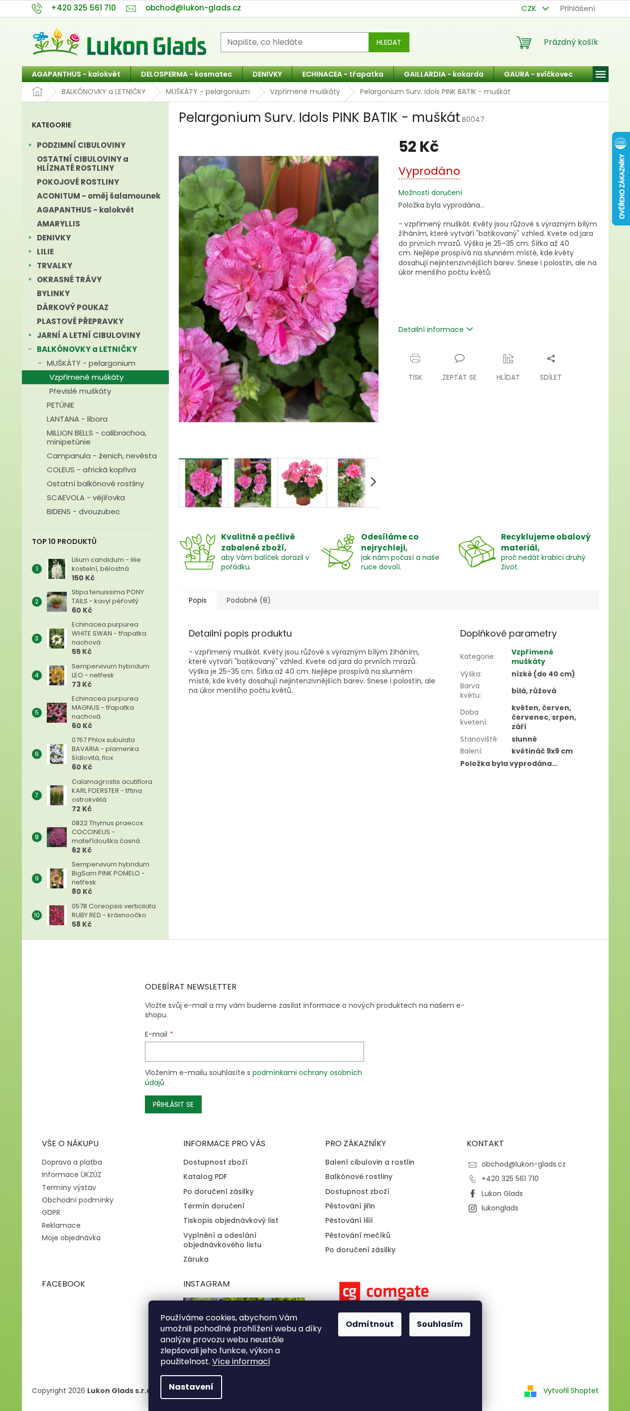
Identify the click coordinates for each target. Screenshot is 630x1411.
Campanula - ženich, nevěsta (102, 455)
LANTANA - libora (77, 419)
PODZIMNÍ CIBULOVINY (81, 145)
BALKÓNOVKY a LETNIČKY (87, 349)
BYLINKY (53, 293)
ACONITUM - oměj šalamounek (98, 196)
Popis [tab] (198, 600)
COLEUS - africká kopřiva (91, 469)
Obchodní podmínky (78, 1200)
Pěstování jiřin (350, 1206)
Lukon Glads (502, 1193)
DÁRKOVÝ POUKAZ (73, 307)
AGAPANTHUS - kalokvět (85, 210)
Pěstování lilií (349, 1220)
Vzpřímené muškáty (86, 377)
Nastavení (191, 1387)
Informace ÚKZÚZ (72, 1175)
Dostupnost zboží (215, 1162)
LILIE (45, 251)
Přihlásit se (173, 1104)
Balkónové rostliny (358, 1177)
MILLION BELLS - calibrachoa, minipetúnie (96, 437)
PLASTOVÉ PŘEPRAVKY (80, 321)
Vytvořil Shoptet (571, 1391)
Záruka (196, 1259)
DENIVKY (54, 237)
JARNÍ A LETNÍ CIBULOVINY (88, 335)
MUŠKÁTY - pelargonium (91, 363)
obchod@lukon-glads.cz (524, 1164)
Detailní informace (431, 329)
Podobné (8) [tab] (249, 600)
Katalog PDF (205, 1177)
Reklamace (61, 1225)
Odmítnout (370, 1324)
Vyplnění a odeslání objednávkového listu (222, 1240)
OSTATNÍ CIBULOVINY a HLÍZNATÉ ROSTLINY (82, 163)
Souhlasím (440, 1324)
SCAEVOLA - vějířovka (86, 497)
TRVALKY (54, 265)
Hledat (389, 42)
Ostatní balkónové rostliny (95, 483)
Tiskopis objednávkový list (230, 1220)
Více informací (241, 1361)
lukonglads (500, 1208)
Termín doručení (214, 1206)
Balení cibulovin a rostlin (369, 1162)
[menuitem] (76, 74)
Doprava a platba (72, 1162)
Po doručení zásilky (218, 1191)
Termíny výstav (69, 1188)
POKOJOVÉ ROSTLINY (78, 182)
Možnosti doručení (430, 193)
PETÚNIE (60, 405)
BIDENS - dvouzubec (83, 511)
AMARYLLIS (58, 223)
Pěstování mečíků (357, 1235)
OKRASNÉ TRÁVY (69, 279)
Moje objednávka (71, 1238)
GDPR (51, 1212)
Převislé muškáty (80, 391)
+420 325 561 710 (510, 1179)
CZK (529, 8)
